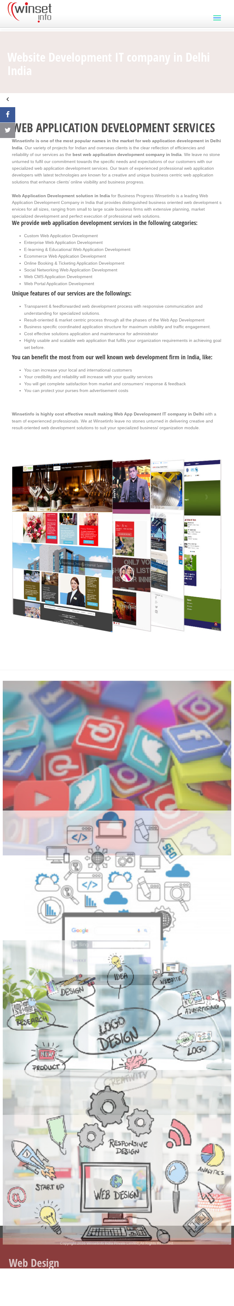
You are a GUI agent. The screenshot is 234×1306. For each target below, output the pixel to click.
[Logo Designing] (117, 1005)
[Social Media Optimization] (117, 746)
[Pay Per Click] (117, 875)
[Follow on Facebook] (7, 114)
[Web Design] (117, 1135)
